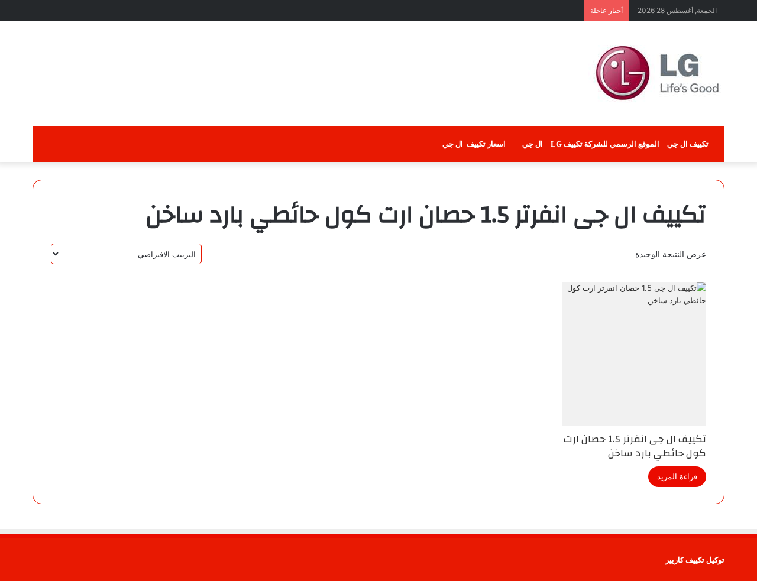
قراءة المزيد (677, 476)
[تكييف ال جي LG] (656, 74)
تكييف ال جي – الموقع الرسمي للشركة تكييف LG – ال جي (616, 143)
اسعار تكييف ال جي (474, 143)
